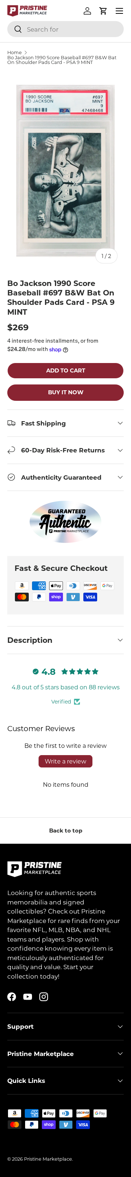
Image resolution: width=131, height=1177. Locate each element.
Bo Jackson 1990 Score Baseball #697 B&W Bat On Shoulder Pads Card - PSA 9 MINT (61, 60)
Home (14, 52)
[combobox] (65, 29)
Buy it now (65, 392)
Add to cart (65, 370)
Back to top (65, 830)
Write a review (65, 761)
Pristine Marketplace (48, 1159)
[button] (103, 11)
